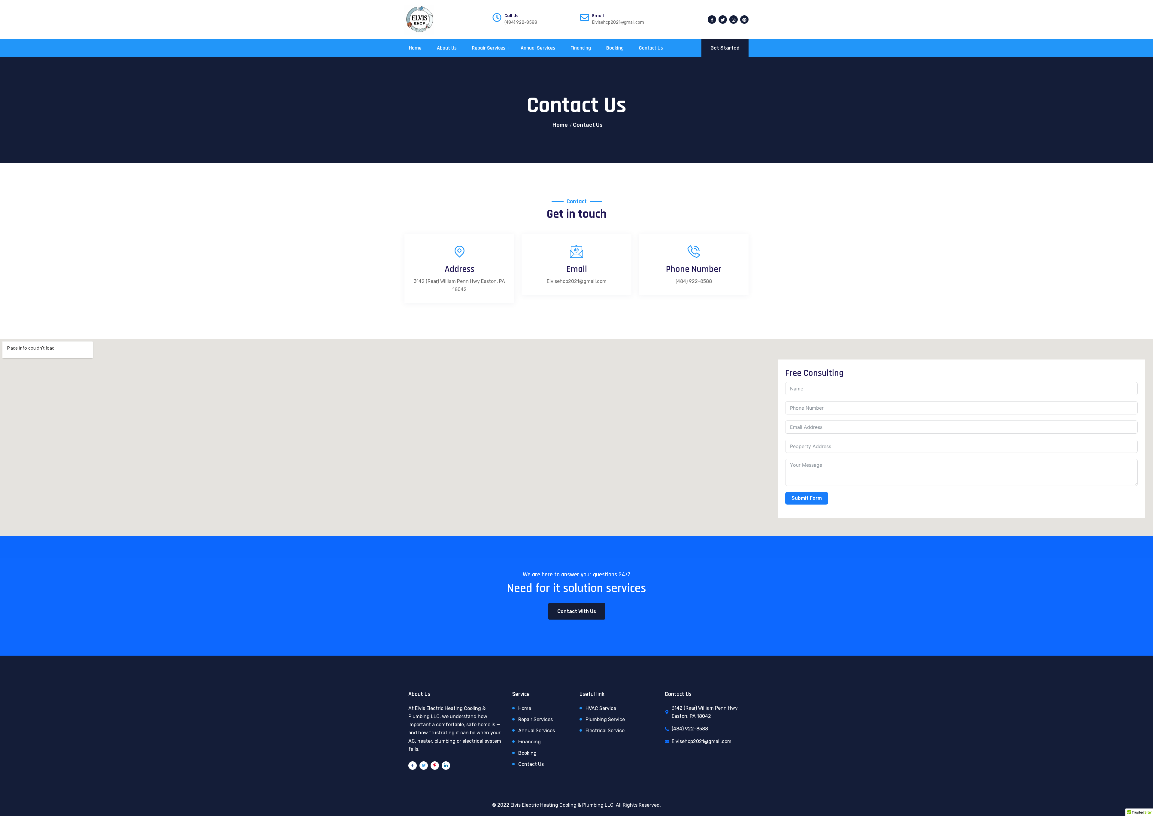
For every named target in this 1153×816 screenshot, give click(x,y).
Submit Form (806, 498)
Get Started (725, 48)
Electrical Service (605, 730)
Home (415, 47)
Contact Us (651, 47)
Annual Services (538, 47)
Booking (615, 47)
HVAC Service (601, 708)
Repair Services (488, 47)
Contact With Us (576, 611)
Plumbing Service (605, 719)
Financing (580, 47)
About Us (447, 47)
